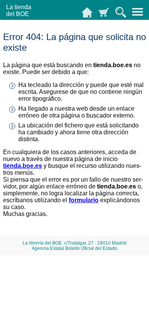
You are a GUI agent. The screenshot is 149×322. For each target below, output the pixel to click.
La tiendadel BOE (18, 10)
